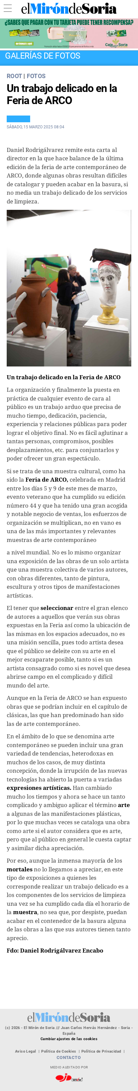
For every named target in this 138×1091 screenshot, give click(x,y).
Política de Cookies (58, 1051)
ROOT (14, 75)
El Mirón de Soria (69, 8)
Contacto (69, 1057)
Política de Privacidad (101, 1051)
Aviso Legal (25, 1051)
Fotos (36, 75)
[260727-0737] (69, 33)
